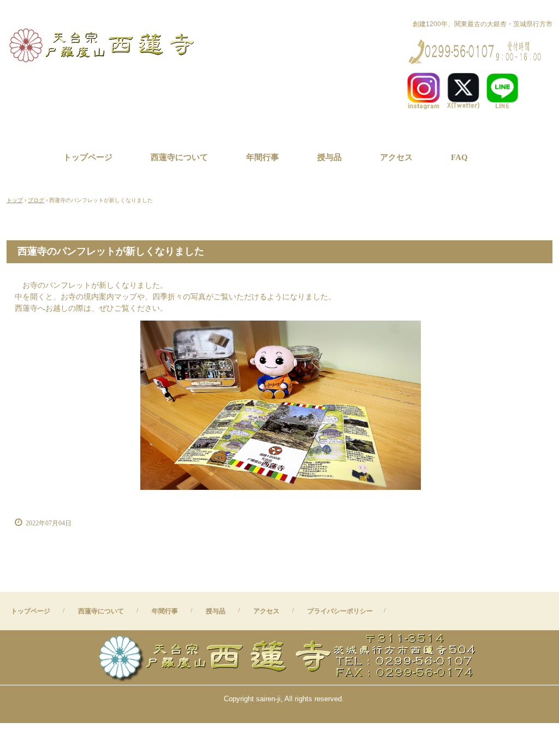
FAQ (459, 157)
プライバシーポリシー (340, 611)
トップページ (87, 157)
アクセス (396, 157)
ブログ (36, 200)
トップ (15, 200)
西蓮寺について (179, 157)
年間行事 (262, 157)
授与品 (329, 157)
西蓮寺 (104, 43)
